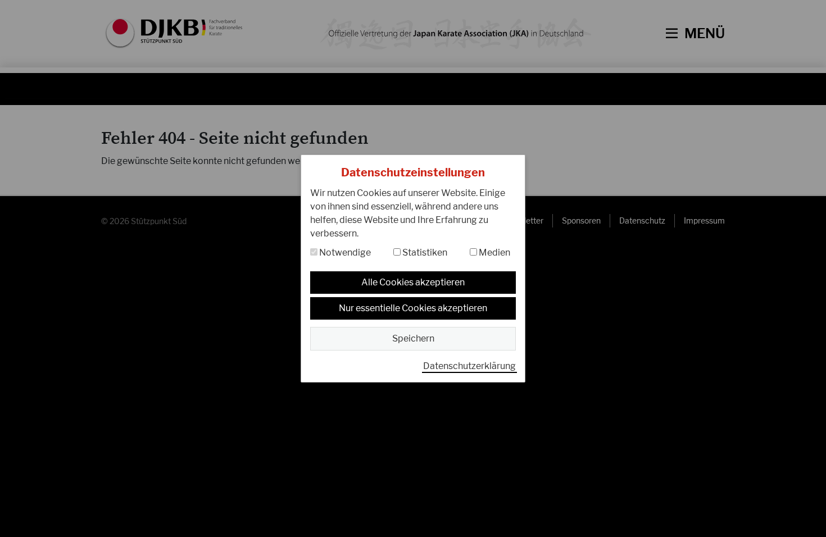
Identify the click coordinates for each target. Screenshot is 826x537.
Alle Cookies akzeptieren (413, 282)
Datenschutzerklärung (469, 366)
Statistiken (424, 252)
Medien (493, 252)
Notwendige (344, 252)
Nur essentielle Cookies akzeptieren (413, 308)
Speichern (413, 338)
